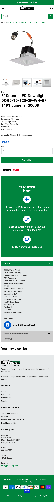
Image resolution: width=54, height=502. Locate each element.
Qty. (2, 146)
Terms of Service (41, 479)
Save (16, 170)
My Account (6, 397)
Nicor (3, 92)
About (3, 391)
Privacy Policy (9, 479)
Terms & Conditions (24, 479)
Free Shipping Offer (9, 423)
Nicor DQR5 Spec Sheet (24, 325)
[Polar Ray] (27, 8)
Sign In (4, 401)
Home (3, 22)
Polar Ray (14, 496)
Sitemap (4, 416)
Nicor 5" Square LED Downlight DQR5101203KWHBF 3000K (26, 22)
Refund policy (27, 482)
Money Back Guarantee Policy (12, 420)
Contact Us (5, 394)
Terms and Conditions (9, 413)
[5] (5, 82)
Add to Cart (27, 160)
